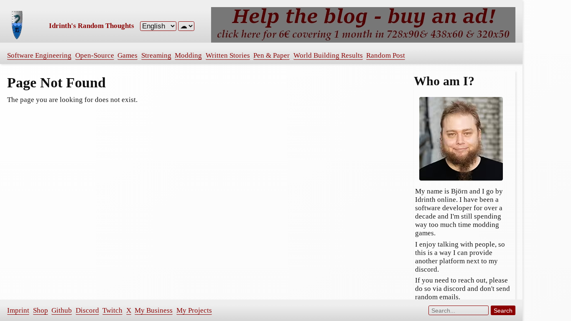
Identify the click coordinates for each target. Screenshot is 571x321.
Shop (40, 310)
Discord (87, 310)
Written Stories (228, 55)
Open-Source (94, 55)
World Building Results (328, 55)
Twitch (112, 310)
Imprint (18, 310)
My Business (154, 310)
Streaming (156, 55)
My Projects (194, 310)
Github (61, 310)
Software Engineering (39, 55)
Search (503, 310)
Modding (188, 55)
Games (127, 55)
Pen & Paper (271, 55)
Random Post (385, 55)
